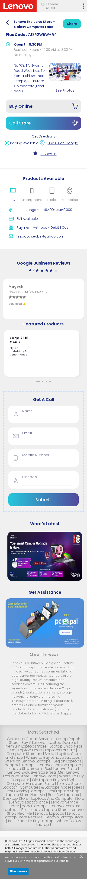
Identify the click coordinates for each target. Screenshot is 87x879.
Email (27, 433)
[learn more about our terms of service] (71, 861)
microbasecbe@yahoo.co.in (40, 236)
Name (27, 411)
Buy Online (20, 106)
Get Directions (43, 136)
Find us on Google (63, 143)
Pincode (29, 477)
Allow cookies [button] (18, 871)
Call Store (20, 123)
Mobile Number (36, 455)
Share (72, 23)
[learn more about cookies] (70, 861)
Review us (49, 154)
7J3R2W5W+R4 (31, 34)
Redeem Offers (52, 6)
